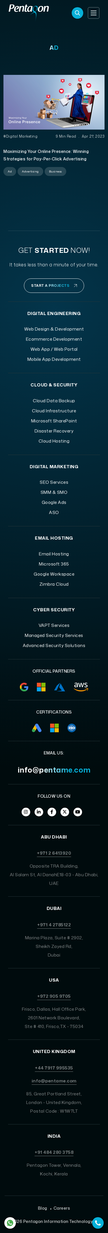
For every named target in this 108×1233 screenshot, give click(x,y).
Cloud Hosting (54, 441)
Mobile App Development (54, 359)
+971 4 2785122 (54, 925)
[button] (93, 13)
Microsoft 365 (54, 564)
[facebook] (52, 812)
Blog (42, 1208)
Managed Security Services (54, 635)
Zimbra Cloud (54, 584)
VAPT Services (54, 625)
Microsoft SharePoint (54, 421)
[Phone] (98, 1223)
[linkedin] (39, 812)
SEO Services (54, 482)
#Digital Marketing (20, 136)
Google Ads (54, 502)
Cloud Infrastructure (54, 411)
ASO (54, 512)
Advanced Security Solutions (54, 645)
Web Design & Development (54, 329)
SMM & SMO (54, 492)
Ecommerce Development (54, 339)
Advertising (30, 171)
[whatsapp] (10, 1223)
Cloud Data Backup (54, 401)
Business (55, 171)
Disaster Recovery (54, 431)
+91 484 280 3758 (54, 1152)
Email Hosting (54, 554)
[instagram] (26, 812)
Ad (10, 171)
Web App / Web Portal (54, 349)
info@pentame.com (54, 770)
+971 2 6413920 (54, 853)
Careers (62, 1208)
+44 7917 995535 (54, 1068)
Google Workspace (54, 574)
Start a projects (50, 285)
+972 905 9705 (54, 996)
